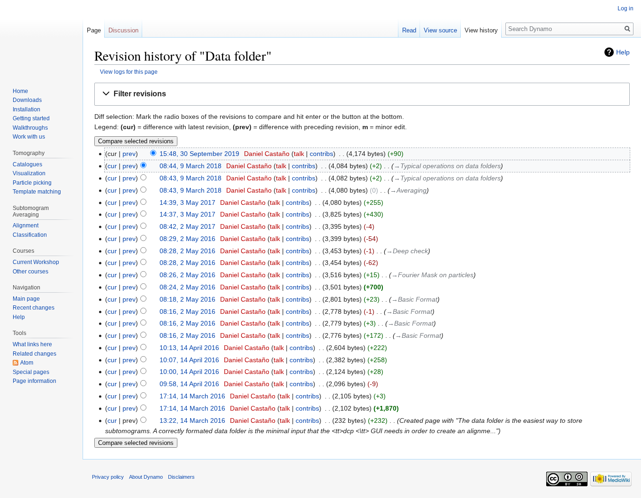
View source (440, 30)
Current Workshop (36, 262)
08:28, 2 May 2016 (187, 251)
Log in (625, 8)
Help (623, 52)
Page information (34, 381)
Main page (26, 299)
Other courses (30, 271)
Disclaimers (181, 477)
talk (299, 153)
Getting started (31, 118)
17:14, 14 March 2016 (192, 396)
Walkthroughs (30, 127)
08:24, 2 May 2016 (187, 287)
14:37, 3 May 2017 (187, 214)
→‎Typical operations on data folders (447, 166)
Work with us (29, 136)
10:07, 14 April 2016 (189, 360)
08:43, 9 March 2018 (190, 178)
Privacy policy (108, 477)
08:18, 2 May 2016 (187, 299)
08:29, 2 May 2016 (187, 238)
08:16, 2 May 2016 (187, 311)
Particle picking (32, 182)
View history (481, 30)
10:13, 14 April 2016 (189, 347)
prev (129, 153)
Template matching (37, 191)
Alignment (25, 225)
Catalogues (27, 164)
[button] (362, 94)
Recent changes (33, 307)
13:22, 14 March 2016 (192, 420)
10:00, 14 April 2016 (189, 371)
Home (20, 91)
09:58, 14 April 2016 (189, 384)
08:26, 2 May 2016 (187, 275)
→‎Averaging (408, 190)
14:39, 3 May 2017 (187, 202)
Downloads (27, 100)
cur (112, 166)
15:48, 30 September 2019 (199, 153)
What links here (32, 344)
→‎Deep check (407, 251)
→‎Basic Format (414, 299)
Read (409, 30)
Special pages (31, 372)
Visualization (29, 173)
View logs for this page (129, 72)
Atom (26, 362)
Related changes (34, 353)
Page (94, 30)
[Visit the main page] (41, 37)
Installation (26, 109)
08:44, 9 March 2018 (190, 166)
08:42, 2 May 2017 (187, 226)
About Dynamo (146, 477)
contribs (321, 153)
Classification (30, 235)
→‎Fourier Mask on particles (432, 275)
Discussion (123, 30)
